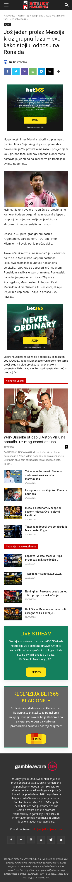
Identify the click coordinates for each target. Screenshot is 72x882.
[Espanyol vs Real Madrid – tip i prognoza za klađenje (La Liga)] (13, 560)
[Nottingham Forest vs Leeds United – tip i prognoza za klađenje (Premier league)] (13, 596)
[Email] (50, 71)
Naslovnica (9, 15)
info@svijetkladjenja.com (47, 829)
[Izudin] (6, 62)
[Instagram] (31, 839)
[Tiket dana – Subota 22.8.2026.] (13, 578)
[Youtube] (61, 840)
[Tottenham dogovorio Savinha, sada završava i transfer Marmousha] (13, 476)
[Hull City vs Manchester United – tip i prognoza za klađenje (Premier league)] (13, 613)
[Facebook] (7, 71)
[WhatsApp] (33, 71)
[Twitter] (16, 71)
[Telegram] (41, 71)
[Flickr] (21, 840)
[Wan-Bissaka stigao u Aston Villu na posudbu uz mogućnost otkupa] (36, 410)
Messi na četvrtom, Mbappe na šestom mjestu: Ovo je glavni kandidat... (43, 511)
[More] (58, 71)
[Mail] (41, 840)
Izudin (12, 61)
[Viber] (24, 71)
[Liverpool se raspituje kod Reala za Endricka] (13, 494)
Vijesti (21, 15)
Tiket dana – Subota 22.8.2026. (43, 573)
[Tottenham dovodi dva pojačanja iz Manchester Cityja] (13, 531)
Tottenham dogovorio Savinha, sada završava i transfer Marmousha (43, 475)
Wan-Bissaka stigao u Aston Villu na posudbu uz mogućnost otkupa (34, 439)
